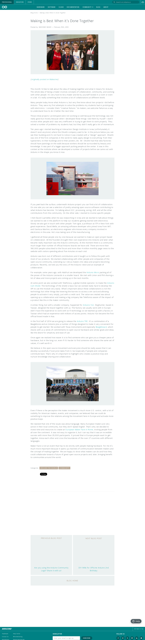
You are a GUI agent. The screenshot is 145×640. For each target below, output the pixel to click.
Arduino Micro (92, 272)
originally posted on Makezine (44, 79)
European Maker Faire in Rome (79, 429)
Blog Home (34, 13)
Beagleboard (101, 327)
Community (64, 468)
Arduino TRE (82, 321)
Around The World (48, 468)
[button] (143, 2)
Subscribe (86, 638)
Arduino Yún (88, 305)
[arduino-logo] (4, 7)
